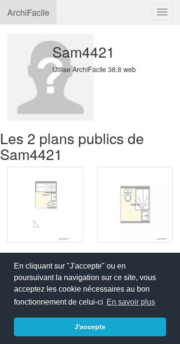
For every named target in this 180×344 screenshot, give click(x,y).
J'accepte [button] (90, 327)
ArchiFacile (28, 12)
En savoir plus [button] (131, 302)
